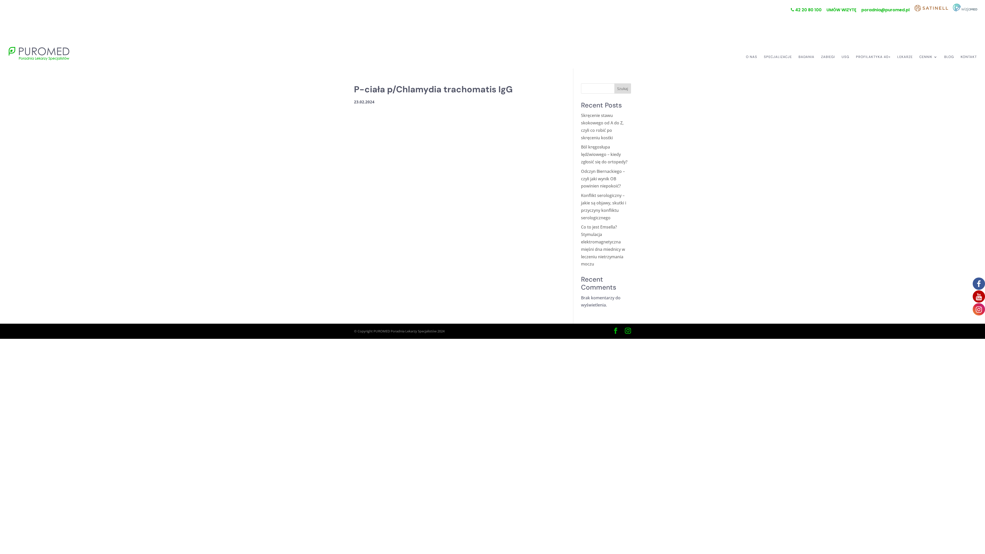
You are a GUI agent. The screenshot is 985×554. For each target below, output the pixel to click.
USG (845, 57)
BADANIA (806, 57)
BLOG (949, 57)
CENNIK (925, 57)
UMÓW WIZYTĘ (841, 10)
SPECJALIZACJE (778, 57)
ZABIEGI (828, 57)
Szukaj (622, 88)
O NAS (751, 57)
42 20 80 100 (808, 10)
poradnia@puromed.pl (885, 10)
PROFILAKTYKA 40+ (873, 57)
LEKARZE (905, 57)
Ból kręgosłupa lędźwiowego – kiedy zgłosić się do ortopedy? (604, 154)
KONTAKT (969, 57)
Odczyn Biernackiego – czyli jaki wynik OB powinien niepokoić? (603, 179)
